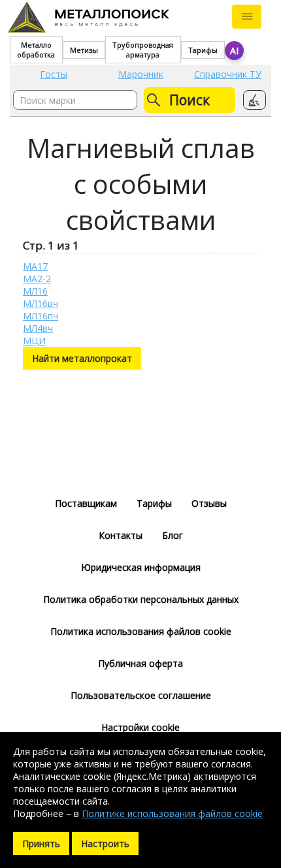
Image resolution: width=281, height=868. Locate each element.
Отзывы (209, 503)
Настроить (105, 843)
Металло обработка (36, 49)
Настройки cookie (140, 727)
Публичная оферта (140, 663)
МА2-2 (37, 278)
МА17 (35, 266)
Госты (53, 74)
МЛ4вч (38, 328)
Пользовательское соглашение (141, 695)
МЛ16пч (40, 316)
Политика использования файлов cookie (140, 631)
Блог (172, 535)
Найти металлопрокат (82, 358)
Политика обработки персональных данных (141, 599)
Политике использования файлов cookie (172, 813)
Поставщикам (86, 503)
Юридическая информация (141, 567)
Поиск (189, 100)
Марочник (140, 74)
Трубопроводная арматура (142, 49)
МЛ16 (35, 291)
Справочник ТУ (227, 74)
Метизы (84, 50)
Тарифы (203, 50)
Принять (41, 843)
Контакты (120, 535)
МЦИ (34, 340)
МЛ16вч (40, 303)
